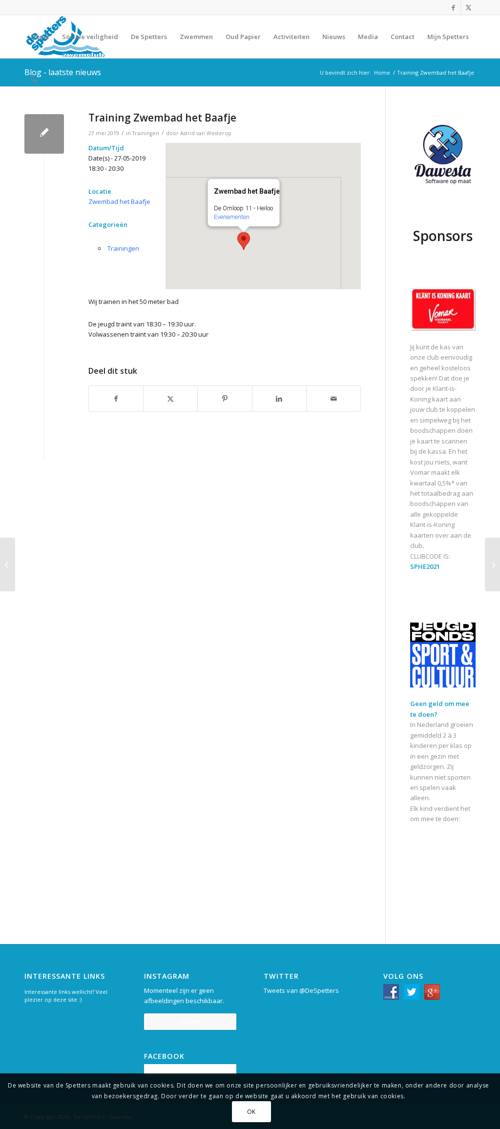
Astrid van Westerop (205, 133)
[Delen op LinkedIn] (279, 398)
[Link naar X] (468, 7)
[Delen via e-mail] (333, 398)
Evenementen (232, 217)
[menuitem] (40, 36)
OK (251, 1112)
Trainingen (145, 133)
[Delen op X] (170, 398)
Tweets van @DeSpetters (301, 990)
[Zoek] (33, 79)
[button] (243, 241)
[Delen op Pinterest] (224, 398)
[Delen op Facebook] (116, 398)
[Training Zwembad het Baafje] (44, 134)
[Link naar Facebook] (453, 7)
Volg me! (190, 1021)
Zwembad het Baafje (119, 201)
